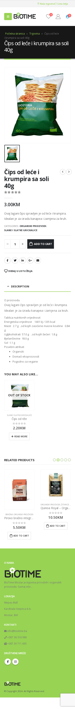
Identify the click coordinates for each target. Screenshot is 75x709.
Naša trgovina (47, 3)
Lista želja (62, 3)
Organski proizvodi (33, 226)
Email (37, 260)
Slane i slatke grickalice (20, 230)
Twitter (15, 260)
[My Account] (58, 16)
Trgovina (34, 33)
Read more (21, 436)
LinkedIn (22, 260)
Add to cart (43, 244)
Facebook (7, 260)
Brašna (9, 514)
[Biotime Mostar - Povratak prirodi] (24, 16)
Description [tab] (20, 286)
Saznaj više (24, 586)
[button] (54, 459)
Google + (30, 260)
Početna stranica (15, 33)
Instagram (15, 662)
